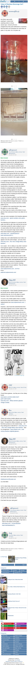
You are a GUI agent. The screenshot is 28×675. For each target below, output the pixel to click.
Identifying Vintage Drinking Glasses (20, 558)
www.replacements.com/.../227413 (10, 268)
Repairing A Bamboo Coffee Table (14, 593)
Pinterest (5, 627)
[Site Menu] (14, 1)
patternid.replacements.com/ (8, 272)
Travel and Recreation (6, 654)
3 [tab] (16, 86)
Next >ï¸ (24, 564)
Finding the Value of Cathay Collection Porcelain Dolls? (17, 608)
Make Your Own (18, 648)
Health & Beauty (5, 646)
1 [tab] (12, 86)
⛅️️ (23, 662)
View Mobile (17, 660)
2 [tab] (14, 86)
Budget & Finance (18, 635)
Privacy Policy (14, 661)
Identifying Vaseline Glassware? (14, 601)
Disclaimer (8, 661)
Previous (2, 59)
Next (26, 59)
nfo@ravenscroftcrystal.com (8, 479)
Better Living (4, 635)
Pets (3, 652)
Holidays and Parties (19, 646)
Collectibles (14, 570)
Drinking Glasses (5, 572)
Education (17, 641)
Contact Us (20, 661)
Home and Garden (5, 648)
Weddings (17, 654)
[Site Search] (23, 1)
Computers (17, 637)
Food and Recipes (18, 643)
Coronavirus (17, 639)
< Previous (4, 564)
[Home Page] (5, 0)
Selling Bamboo (11, 615)
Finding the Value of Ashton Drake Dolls (15, 579)
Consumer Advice (5, 570)
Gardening (5, 625)
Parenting (17, 650)
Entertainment (5, 643)
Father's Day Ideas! (7, 623)
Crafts (3, 641)
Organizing (4, 650)
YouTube (18, 627)
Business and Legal (6, 637)
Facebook (18, 625)
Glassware (22, 570)
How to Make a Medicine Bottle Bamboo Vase (16, 586)
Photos (16, 652)
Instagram (6, 630)
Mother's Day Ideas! (20, 623)
